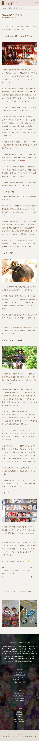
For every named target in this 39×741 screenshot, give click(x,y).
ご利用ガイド (19, 693)
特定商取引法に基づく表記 (30, 737)
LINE (15, 234)
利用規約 (4, 737)
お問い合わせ (19, 701)
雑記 (15, 17)
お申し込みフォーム (19, 696)
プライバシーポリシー (14, 737)
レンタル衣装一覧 (19, 675)
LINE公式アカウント (19, 719)
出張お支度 (19, 677)
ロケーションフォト (19, 680)
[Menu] (36, 3)
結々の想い (19, 672)
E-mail (14, 592)
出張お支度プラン (18, 290)
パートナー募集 (19, 721)
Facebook (22, 592)
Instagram (19, 714)
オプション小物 (19, 682)
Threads (19, 717)
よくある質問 (19, 698)
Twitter (31, 592)
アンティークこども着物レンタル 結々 (19, 642)
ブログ (19, 712)
